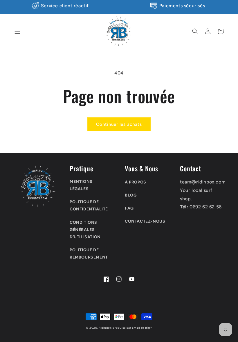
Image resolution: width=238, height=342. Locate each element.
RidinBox (105, 328)
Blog (130, 195)
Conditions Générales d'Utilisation (85, 229)
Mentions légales (81, 185)
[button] (17, 31)
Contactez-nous (145, 221)
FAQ (129, 208)
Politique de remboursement (89, 254)
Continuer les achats (119, 124)
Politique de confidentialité (89, 205)
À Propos (135, 182)
